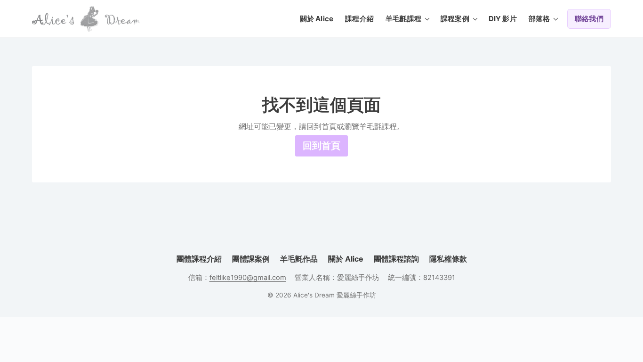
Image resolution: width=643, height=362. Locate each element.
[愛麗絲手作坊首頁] (86, 19)
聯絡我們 (589, 18)
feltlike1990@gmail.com (247, 277)
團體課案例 (251, 258)
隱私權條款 (448, 258)
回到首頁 (321, 145)
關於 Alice (316, 18)
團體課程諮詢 (396, 258)
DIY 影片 (503, 18)
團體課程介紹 (199, 258)
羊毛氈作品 (299, 258)
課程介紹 (359, 18)
